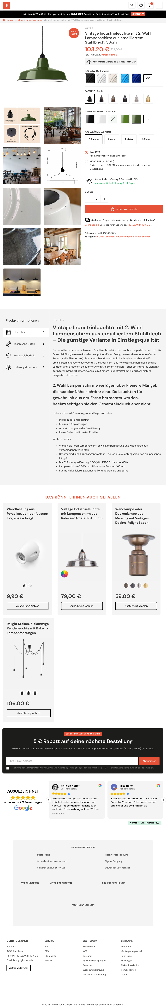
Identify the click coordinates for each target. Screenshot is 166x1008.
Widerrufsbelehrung (93, 969)
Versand (87, 955)
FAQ (47, 951)
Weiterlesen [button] (58, 813)
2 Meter (129, 139)
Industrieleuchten (34, 20)
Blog (47, 946)
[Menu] (159, 5)
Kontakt (49, 960)
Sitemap (118, 1004)
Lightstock (8, 20)
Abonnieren (149, 761)
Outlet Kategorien (50, 14)
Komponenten (128, 969)
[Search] (132, 5)
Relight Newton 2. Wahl (108, 14)
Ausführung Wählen (27, 606)
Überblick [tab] (19, 332)
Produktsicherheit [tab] (24, 355)
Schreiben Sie (92, 224)
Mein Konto (50, 955)
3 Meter (146, 139)
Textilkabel (126, 955)
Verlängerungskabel (131, 951)
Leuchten (19, 20)
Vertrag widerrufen (18, 967)
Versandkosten (109, 54)
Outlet (89, 27)
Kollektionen (89, 946)
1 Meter (112, 139)
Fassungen (126, 960)
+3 (147, 119)
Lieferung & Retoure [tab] (25, 367)
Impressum (106, 1004)
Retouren (87, 965)
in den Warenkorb (126, 209)
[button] (163, 799)
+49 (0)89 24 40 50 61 (139, 224)
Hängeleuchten (143, 236)
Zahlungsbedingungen (94, 960)
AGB (85, 951)
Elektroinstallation (130, 965)
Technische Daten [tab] (24, 344)
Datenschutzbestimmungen (38, 768)
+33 (148, 78)
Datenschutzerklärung (94, 974)
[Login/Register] (141, 5)
